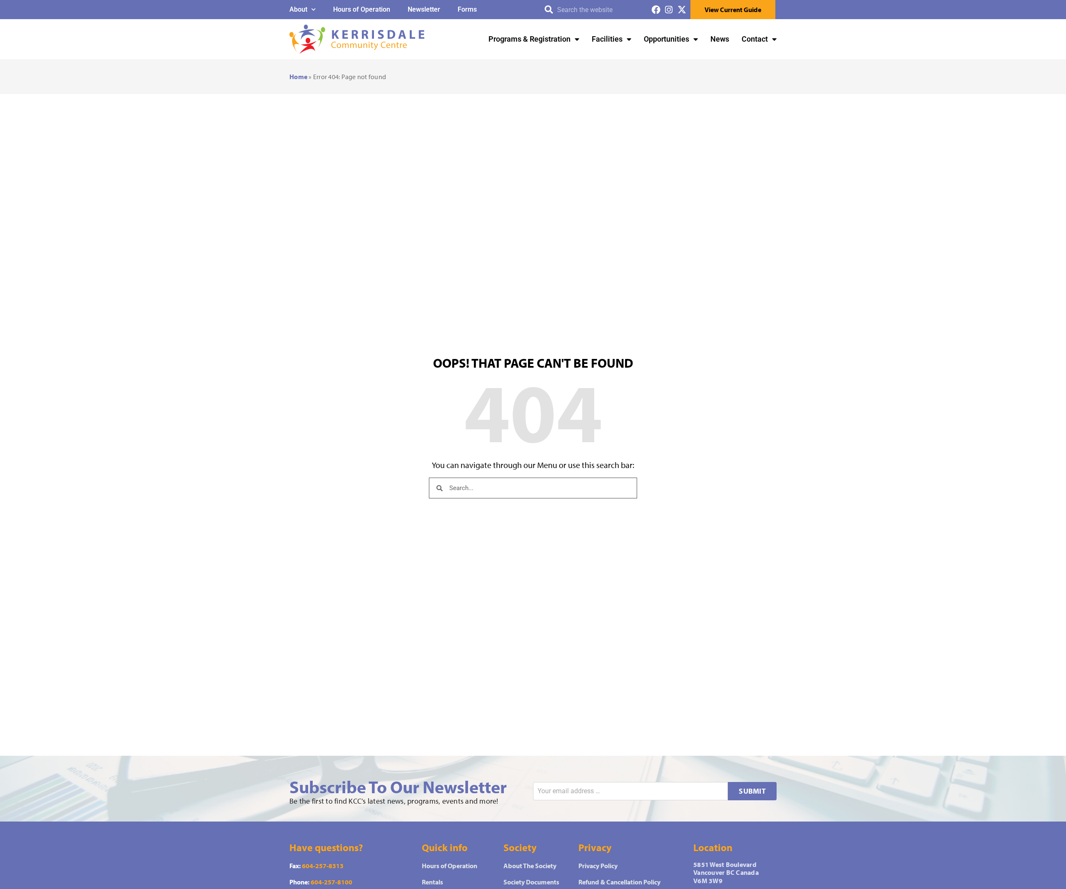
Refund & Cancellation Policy (619, 882)
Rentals (432, 882)
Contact (755, 39)
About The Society (529, 866)
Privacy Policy (598, 866)
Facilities (607, 39)
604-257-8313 (323, 866)
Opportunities (666, 39)
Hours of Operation (361, 9)
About (298, 9)
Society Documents (531, 882)
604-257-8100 (331, 882)
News (719, 39)
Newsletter (424, 9)
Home (298, 76)
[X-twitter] (681, 9)
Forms (467, 9)
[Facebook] (656, 9)
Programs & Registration (529, 39)
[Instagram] (669, 9)
